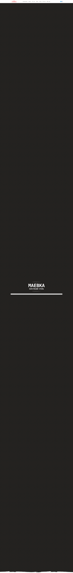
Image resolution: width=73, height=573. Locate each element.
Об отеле (33, 1)
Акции (37, 1)
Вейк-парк (48, 1)
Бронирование (25, 1)
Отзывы (40, 1)
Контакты (44, 1)
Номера (30, 1)
